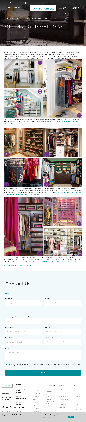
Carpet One (7, 18)
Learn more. (12, 419)
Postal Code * (9, 337)
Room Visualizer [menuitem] (49, 390)
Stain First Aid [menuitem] (63, 393)
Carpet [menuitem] (35, 399)
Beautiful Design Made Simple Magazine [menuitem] (50, 402)
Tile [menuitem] (34, 405)
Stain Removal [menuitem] (63, 390)
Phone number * (10, 327)
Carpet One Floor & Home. (15, 411)
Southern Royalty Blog (62, 192)
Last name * (47, 298)
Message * (8, 348)
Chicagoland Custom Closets (67, 121)
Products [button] (6, 8)
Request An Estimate (76, 8)
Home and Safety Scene (33, 194)
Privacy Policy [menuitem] (77, 409)
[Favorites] (62, 13)
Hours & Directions (63, 8)
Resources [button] (17, 8)
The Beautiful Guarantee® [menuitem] (63, 400)
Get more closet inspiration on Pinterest (17, 265)
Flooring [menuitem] (35, 390)
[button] (58, 13)
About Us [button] (6, 12)
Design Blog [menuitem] (49, 408)
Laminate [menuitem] (35, 402)
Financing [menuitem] (36, 411)
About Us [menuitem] (75, 390)
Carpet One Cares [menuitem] (76, 397)
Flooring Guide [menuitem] (63, 396)
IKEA (18, 123)
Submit (43, 373)
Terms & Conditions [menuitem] (76, 405)
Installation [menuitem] (62, 407)
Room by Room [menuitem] (77, 393)
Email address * (48, 327)
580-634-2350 (30, 3)
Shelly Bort (77, 261)
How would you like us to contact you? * (17, 317)
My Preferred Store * (50, 337)
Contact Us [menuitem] (76, 401)
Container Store (9, 123)
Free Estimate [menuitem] (37, 408)
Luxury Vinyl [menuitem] (36, 393)
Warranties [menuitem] (62, 404)
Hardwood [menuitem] (36, 396)
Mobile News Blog (48, 261)
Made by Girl (18, 194)
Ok (71, 417)
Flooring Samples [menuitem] (48, 395)
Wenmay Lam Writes (64, 261)
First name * (8, 298)
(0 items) (65, 13)
